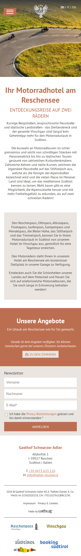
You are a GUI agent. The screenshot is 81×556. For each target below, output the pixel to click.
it (68, 7)
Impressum (29, 503)
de (62, 7)
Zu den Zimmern (42, 354)
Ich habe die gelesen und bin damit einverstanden (41, 416)
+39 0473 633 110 (42, 471)
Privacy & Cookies (48, 503)
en (74, 7)
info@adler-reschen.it (42, 475)
